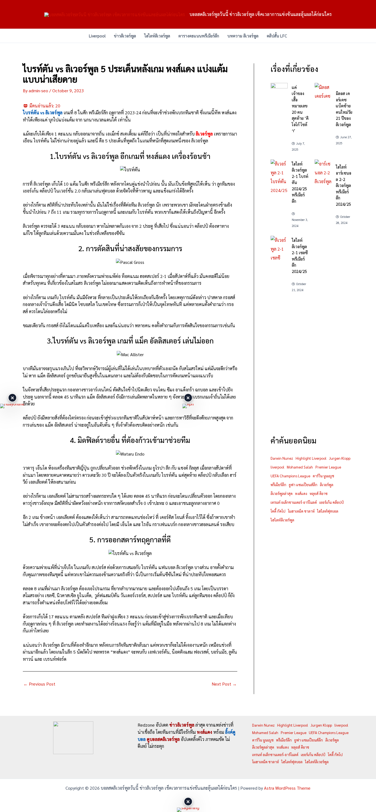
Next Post (224, 684)
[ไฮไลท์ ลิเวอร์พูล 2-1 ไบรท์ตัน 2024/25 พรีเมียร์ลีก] (279, 177)
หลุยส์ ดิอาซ (319, 493)
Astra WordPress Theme (287, 788)
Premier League (328, 467)
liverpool (277, 467)
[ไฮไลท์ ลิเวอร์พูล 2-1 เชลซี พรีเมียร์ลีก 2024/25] (279, 249)
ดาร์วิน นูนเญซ (323, 475)
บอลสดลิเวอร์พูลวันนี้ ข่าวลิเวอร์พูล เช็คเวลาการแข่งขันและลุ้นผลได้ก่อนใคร (260, 14)
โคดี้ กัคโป (278, 511)
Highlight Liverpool (311, 458)
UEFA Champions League (290, 475)
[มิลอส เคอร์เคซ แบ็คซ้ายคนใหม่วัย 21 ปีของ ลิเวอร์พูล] (323, 92)
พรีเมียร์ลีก (278, 484)
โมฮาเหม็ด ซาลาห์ (301, 511)
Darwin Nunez (282, 458)
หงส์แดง (301, 493)
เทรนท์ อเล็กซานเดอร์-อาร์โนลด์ (294, 502)
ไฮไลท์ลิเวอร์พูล (157, 35)
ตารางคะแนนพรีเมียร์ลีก (198, 35)
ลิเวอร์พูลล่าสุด (282, 493)
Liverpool (97, 35)
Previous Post (39, 684)
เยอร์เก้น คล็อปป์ (331, 502)
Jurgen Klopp (339, 458)
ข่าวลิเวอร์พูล (125, 35)
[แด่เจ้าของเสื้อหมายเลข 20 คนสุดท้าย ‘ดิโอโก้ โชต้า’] (279, 87)
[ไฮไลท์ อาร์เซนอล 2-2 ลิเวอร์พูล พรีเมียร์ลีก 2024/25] (323, 172)
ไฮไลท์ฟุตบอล (327, 511)
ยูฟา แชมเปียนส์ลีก (303, 484)
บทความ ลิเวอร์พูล (242, 35)
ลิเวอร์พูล (326, 484)
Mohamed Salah (300, 467)
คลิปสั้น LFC (277, 35)
